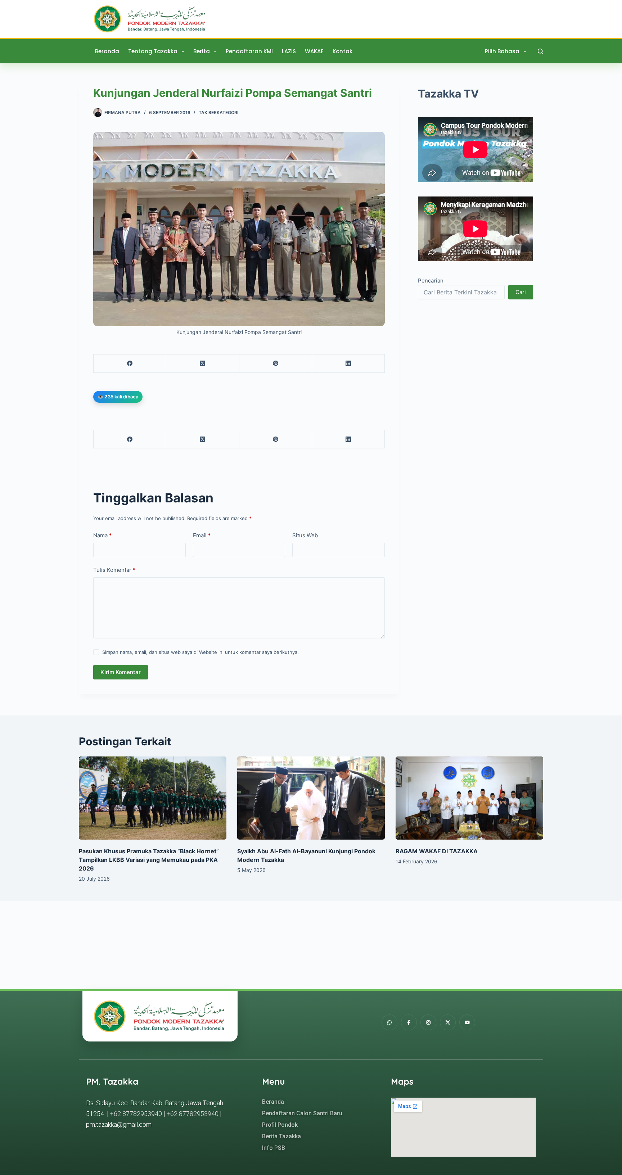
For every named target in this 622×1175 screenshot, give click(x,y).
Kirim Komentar (120, 672)
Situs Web (305, 535)
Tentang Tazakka (152, 51)
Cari (520, 292)
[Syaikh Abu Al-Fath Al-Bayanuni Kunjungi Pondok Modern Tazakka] (311, 798)
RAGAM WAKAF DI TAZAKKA (437, 851)
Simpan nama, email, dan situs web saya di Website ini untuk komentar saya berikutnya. (200, 652)
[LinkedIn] (348, 363)
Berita (201, 51)
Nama (102, 535)
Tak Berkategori (218, 112)
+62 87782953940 (136, 1113)
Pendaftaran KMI (249, 51)
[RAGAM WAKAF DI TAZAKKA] (469, 798)
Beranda (107, 51)
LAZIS (289, 51)
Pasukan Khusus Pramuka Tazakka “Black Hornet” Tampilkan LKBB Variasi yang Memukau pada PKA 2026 (149, 860)
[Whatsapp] (389, 1022)
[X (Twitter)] (202, 363)
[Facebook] (130, 363)
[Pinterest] (275, 363)
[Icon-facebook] (409, 1022)
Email (202, 535)
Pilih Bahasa (502, 51)
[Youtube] (467, 1022)
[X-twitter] (448, 1022)
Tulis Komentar (114, 569)
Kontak (342, 51)
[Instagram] (428, 1022)
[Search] (540, 51)
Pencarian (430, 280)
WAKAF (314, 51)
